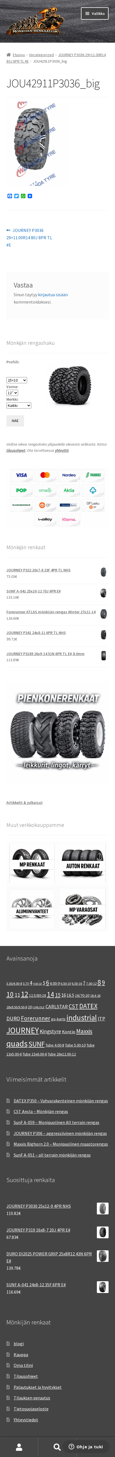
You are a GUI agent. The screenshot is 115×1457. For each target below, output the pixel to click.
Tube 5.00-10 (75, 1045)
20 (30, 1006)
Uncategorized (41, 54)
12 (24, 994)
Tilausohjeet (26, 1376)
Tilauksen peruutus (32, 1398)
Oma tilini (23, 1365)
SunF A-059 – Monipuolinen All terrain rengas (56, 1122)
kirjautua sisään (53, 294)
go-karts (58, 1019)
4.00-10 (37, 984)
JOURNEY (22, 1030)
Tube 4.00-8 (54, 1045)
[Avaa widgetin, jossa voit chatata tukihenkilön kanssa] (85, 1447)
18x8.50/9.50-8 (16, 1007)
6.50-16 (77, 983)
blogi (19, 1343)
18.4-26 (95, 995)
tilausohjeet (15, 450)
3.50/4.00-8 (14, 983)
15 (58, 994)
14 (50, 994)
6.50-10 (66, 983)
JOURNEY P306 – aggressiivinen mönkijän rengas (60, 1133)
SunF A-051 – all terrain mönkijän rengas (52, 1155)
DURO (13, 1018)
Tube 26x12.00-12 (62, 1054)
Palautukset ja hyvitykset (38, 1387)
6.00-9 (55, 983)
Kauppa (21, 1354)
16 (63, 995)
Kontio (68, 1031)
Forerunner (35, 1018)
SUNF (36, 1043)
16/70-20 (82, 995)
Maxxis (84, 1031)
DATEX (88, 1006)
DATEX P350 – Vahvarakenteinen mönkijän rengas (61, 1100)
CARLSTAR (56, 1006)
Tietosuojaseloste (31, 1409)
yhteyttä (62, 450)
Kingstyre (50, 1031)
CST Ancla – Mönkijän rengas (41, 1111)
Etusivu (19, 54)
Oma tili (19, 1447)
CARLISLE (39, 1007)
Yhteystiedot (26, 1419)
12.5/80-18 (37, 995)
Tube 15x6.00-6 (35, 1054)
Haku (57, 1447)
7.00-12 (91, 983)
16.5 (70, 995)
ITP (101, 1018)
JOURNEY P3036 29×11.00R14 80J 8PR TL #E (29, 237)
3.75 (26, 983)
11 (17, 994)
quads (17, 1043)
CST (73, 1006)
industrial (81, 1017)
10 (10, 994)
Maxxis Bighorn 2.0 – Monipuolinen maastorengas (61, 1144)
